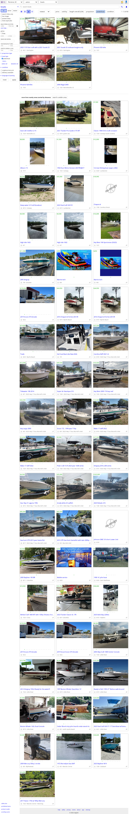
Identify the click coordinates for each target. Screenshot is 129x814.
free (3, 33)
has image (5, 16)
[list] (21, 11)
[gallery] (28, 11)
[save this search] (126, 7)
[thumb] (25, 11)
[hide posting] (53, 50)
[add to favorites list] (21, 50)
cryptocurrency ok (8, 70)
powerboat (6, 58)
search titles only (7, 14)
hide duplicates (7, 21)
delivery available (7, 72)
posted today (6, 18)
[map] (32, 11)
